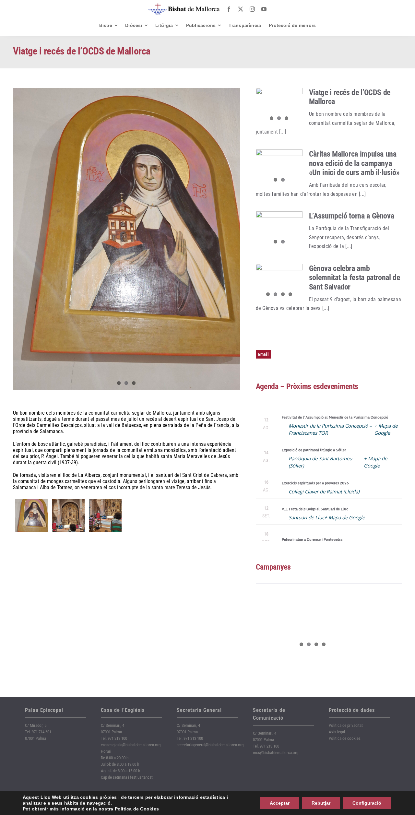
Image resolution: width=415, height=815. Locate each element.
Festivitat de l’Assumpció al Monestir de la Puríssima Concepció (335, 417)
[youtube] (264, 9)
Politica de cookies (345, 738)
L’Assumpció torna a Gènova (351, 215)
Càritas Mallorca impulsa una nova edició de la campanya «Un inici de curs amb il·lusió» (354, 163)
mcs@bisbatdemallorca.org (275, 752)
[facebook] (228, 9)
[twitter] (240, 9)
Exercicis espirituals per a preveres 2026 (315, 483)
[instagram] (252, 9)
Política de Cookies (137, 808)
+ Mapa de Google (344, 517)
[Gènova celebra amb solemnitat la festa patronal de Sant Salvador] (279, 282)
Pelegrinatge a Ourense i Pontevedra (312, 539)
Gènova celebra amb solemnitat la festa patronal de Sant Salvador (354, 278)
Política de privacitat (346, 725)
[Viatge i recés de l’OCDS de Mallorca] (279, 106)
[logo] (184, 6)
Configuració (366, 803)
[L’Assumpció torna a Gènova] (279, 230)
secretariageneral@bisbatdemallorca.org (210, 744)
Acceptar (280, 803)
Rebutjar (321, 803)
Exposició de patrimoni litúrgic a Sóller (314, 450)
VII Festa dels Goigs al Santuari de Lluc (315, 509)
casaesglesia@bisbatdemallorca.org (130, 744)
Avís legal (337, 731)
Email (263, 354)
